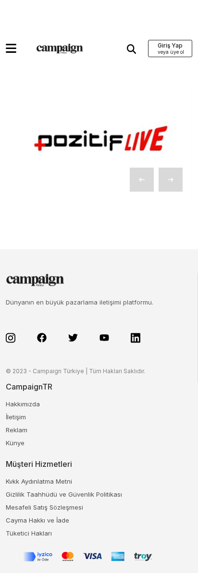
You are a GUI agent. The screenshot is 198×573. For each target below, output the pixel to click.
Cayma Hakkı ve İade (37, 520)
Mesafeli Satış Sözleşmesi (44, 507)
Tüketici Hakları (29, 533)
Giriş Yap (170, 45)
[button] (11, 48)
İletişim (16, 417)
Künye (15, 443)
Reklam (16, 430)
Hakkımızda (23, 404)
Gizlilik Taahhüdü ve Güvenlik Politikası (64, 494)
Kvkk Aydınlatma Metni (39, 481)
